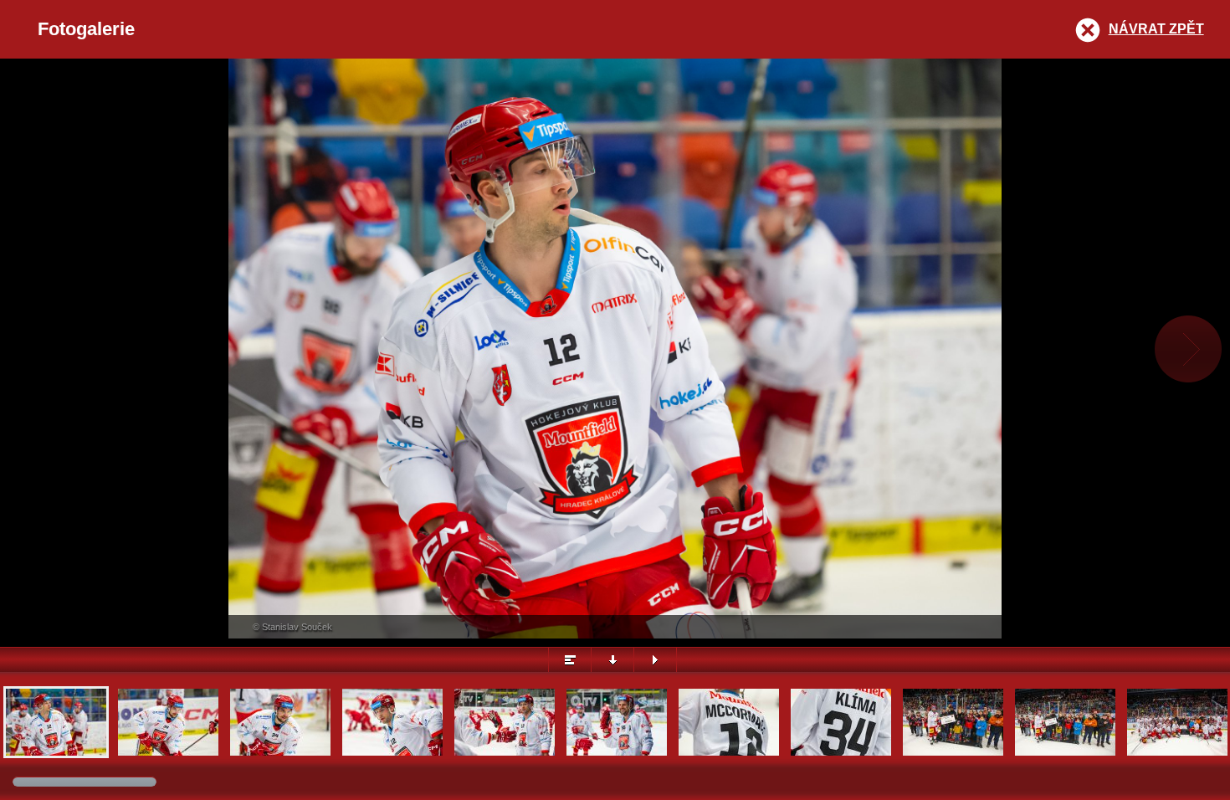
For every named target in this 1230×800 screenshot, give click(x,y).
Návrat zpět (1156, 29)
